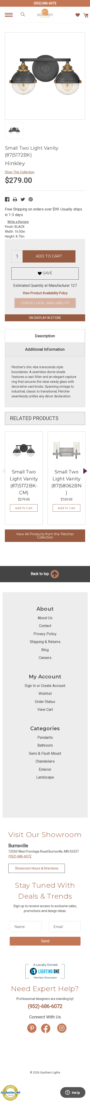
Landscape (45, 777)
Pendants (45, 737)
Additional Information (45, 349)
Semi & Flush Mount (45, 753)
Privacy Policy (45, 634)
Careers (45, 658)
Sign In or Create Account (45, 685)
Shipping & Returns (45, 642)
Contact (45, 626)
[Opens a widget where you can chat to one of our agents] (72, 1093)
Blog (45, 650)
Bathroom (45, 745)
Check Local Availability (45, 303)
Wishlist (45, 693)
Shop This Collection (19, 172)
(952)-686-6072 (19, 856)
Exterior (45, 769)
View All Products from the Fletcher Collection (45, 535)
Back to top (40, 574)
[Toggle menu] (11, 14)
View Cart (45, 709)
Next (85, 471)
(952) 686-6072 (45, 3)
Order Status (45, 701)
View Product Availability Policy (45, 293)
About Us (45, 618)
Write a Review (18, 222)
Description (45, 336)
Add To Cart (24, 508)
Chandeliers (45, 761)
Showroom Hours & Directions (36, 868)
